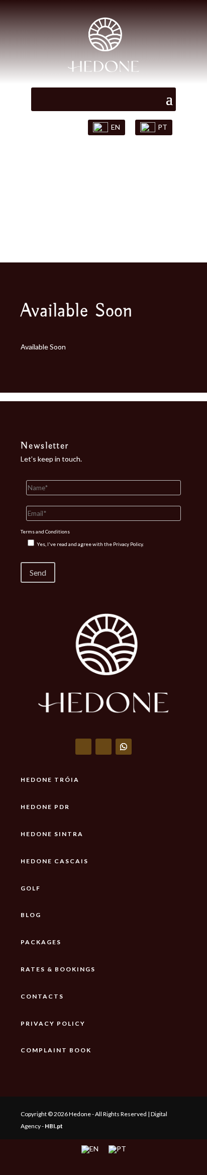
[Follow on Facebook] (83, 747)
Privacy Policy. (128, 544)
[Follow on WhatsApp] (124, 747)
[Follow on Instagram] (103, 747)
